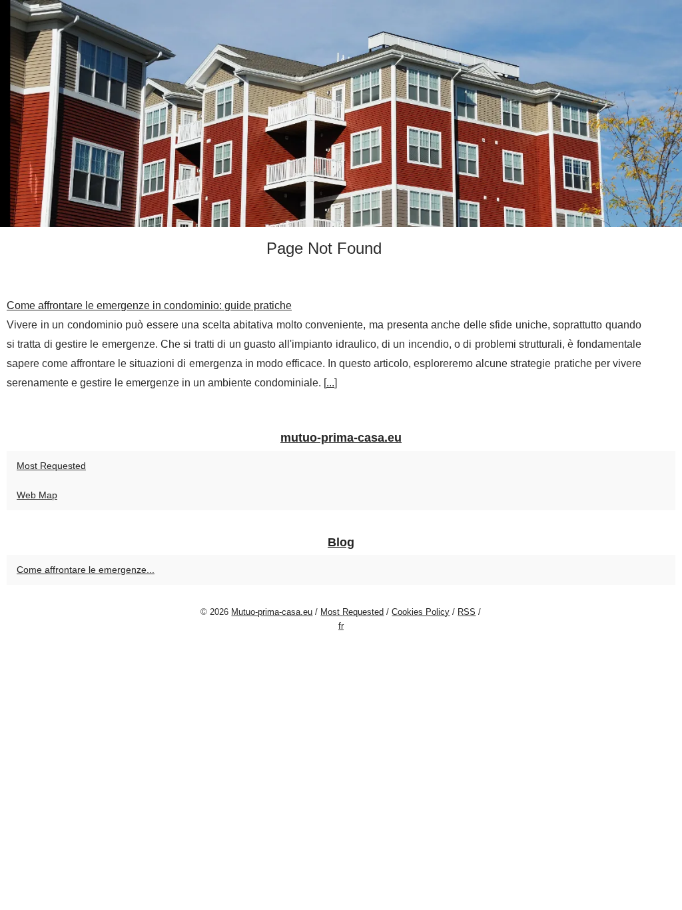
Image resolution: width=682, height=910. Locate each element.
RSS (467, 612)
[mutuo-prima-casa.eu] (341, 113)
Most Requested (51, 465)
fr (341, 626)
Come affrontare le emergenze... (86, 569)
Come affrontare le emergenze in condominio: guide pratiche (149, 305)
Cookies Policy (421, 612)
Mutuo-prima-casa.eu (271, 612)
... (330, 382)
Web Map (37, 495)
